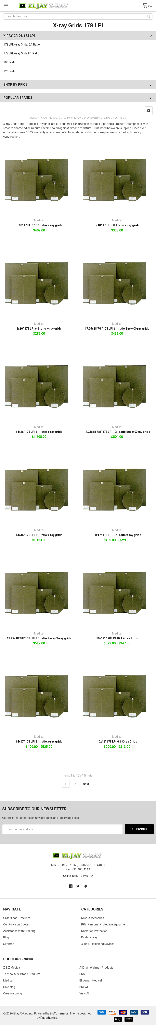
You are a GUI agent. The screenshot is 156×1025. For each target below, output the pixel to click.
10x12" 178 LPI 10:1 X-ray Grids (117, 638)
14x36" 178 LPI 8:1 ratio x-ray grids (39, 431)
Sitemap (8, 943)
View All (84, 993)
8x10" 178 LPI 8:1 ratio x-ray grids (117, 225)
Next (86, 783)
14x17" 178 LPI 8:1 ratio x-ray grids (39, 741)
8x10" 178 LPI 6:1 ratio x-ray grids (39, 328)
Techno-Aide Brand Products (21, 974)
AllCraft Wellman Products (96, 967)
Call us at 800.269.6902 (78, 876)
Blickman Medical (90, 980)
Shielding (9, 987)
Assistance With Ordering (19, 931)
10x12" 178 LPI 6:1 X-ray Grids (117, 741)
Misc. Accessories (92, 918)
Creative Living (12, 993)
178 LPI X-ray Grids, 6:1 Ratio (21, 44)
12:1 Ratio (9, 71)
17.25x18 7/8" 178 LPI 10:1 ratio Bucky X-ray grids (117, 431)
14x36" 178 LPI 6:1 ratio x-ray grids (39, 535)
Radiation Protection (94, 931)
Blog (6, 937)
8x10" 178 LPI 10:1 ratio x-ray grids (39, 225)
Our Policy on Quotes (16, 924)
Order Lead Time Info (16, 918)
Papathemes (48, 1017)
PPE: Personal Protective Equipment (104, 924)
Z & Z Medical (12, 967)
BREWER (85, 987)
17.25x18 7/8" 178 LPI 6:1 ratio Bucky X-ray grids (117, 328)
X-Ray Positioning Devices (97, 943)
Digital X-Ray (89, 937)
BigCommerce (59, 1013)
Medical (8, 980)
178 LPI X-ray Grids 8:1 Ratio (21, 53)
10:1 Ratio (9, 62)
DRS (82, 974)
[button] (149, 110)
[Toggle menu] (5, 5)
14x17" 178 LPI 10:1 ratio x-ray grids (117, 535)
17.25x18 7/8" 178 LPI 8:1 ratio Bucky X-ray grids (39, 638)
